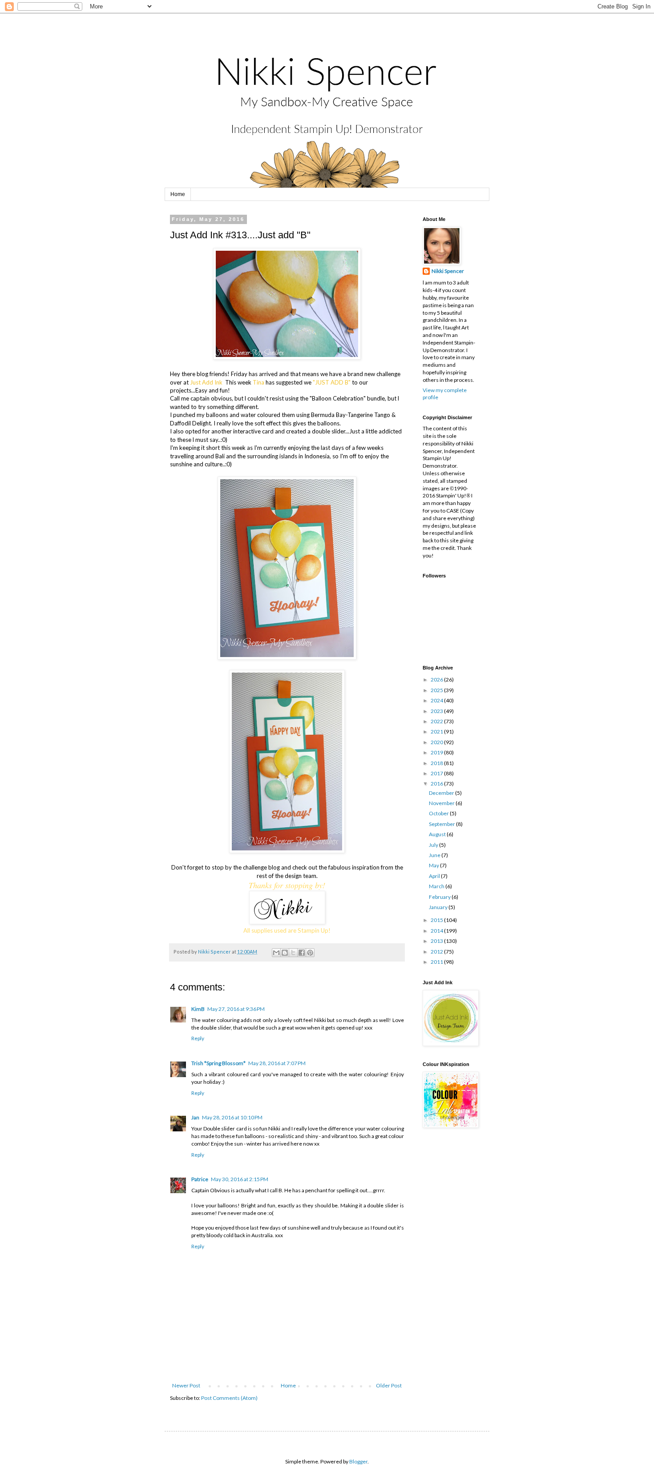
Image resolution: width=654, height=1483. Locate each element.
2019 (437, 752)
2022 (437, 721)
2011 (437, 961)
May (434, 865)
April (435, 876)
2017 (437, 773)
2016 (437, 783)
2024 (437, 700)
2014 (437, 930)
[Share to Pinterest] (310, 952)
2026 (437, 679)
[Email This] (276, 952)
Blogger (358, 1461)
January (438, 907)
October (439, 813)
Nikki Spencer (448, 271)
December (442, 793)
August (438, 834)
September (442, 824)
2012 (437, 951)
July (434, 845)
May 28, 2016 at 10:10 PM (232, 1117)
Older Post (389, 1385)
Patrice (199, 1179)
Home (177, 194)
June (435, 855)
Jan (195, 1117)
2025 (437, 690)
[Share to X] (293, 952)
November (442, 803)
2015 (437, 920)
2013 (437, 941)
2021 (437, 731)
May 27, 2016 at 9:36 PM (236, 1009)
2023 (437, 711)
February (440, 897)
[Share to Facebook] (301, 952)
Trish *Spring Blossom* (218, 1063)
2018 (437, 763)
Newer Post (186, 1385)
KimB (198, 1009)
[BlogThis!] (284, 952)
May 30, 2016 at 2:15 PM (239, 1179)
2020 (437, 742)
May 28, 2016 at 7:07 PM (277, 1063)
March (437, 886)
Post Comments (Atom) (229, 1398)
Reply (197, 1038)
